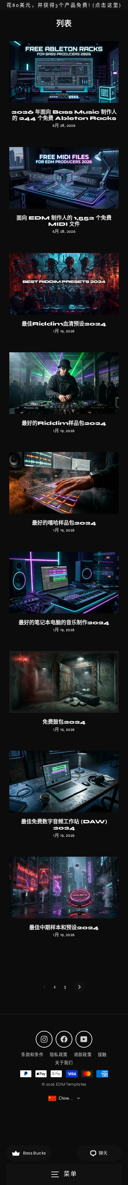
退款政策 (83, 1054)
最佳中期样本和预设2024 (64, 927)
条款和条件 (32, 1054)
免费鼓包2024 (64, 722)
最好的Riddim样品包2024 (64, 423)
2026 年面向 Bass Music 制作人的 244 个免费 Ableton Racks (64, 115)
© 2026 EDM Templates (64, 1084)
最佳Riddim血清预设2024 (64, 324)
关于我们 (64, 1062)
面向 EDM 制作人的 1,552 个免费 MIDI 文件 (64, 221)
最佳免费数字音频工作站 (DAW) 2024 (64, 824)
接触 (102, 1054)
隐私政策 (59, 1054)
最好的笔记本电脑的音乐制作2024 (64, 622)
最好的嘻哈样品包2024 (64, 523)
